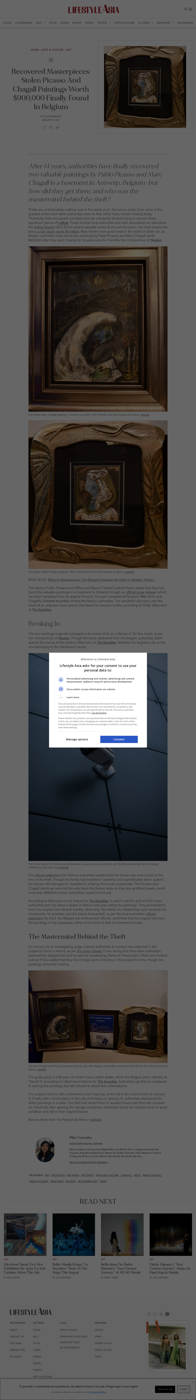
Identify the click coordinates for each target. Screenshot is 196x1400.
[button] (98, 697)
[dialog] (98, 700)
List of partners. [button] (99, 713)
